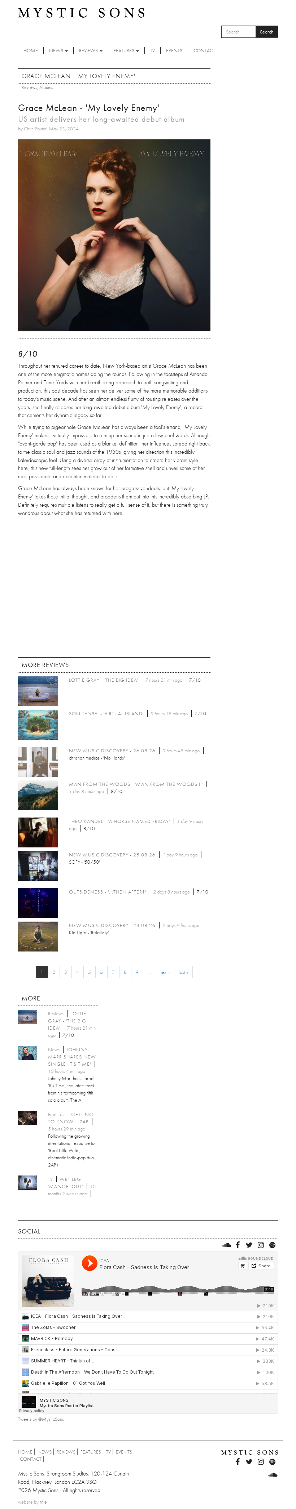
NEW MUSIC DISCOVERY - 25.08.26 (112, 854)
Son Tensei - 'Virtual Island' (106, 713)
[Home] (81, 12)
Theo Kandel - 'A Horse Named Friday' (119, 821)
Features (124, 50)
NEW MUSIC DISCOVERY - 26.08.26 (112, 750)
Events (174, 50)
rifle (43, 1502)
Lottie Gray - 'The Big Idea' (103, 680)
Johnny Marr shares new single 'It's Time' (72, 1056)
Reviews (89, 50)
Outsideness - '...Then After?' (107, 891)
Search (267, 31)
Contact (204, 50)
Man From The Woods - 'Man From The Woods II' (136, 784)
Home (30, 50)
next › (165, 972)
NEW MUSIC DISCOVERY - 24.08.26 (112, 925)
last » (183, 972)
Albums (46, 87)
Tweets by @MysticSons (41, 1419)
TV (152, 50)
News (56, 50)
